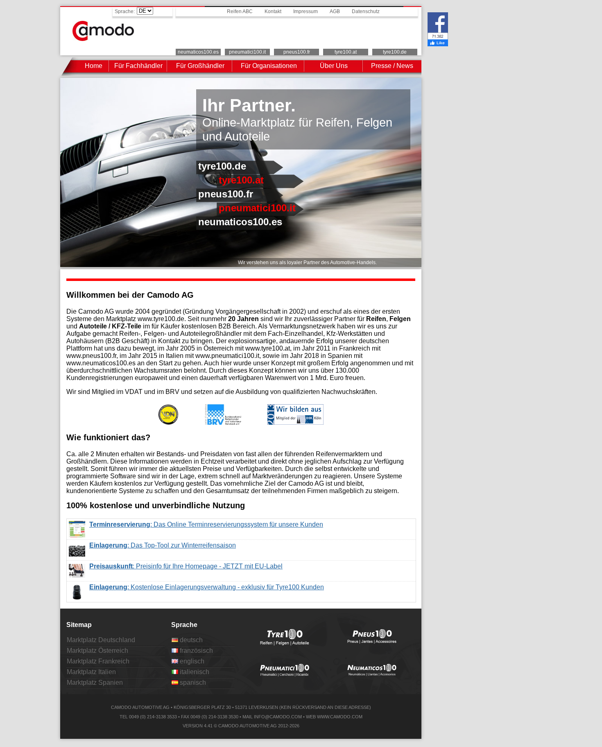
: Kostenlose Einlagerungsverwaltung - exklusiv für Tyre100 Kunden (206, 585)
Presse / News (392, 65)
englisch (191, 661)
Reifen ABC (240, 11)
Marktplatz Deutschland (101, 639)
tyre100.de (395, 52)
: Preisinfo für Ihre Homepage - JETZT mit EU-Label (186, 564)
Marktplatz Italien (91, 671)
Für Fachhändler (138, 65)
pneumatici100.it (247, 52)
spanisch (192, 682)
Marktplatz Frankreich (98, 661)
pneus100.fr (296, 52)
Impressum (305, 11)
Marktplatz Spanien (95, 682)
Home (93, 65)
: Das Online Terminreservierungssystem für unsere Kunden (206, 524)
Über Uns (334, 65)
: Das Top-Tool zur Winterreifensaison (162, 544)
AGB (335, 11)
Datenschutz (366, 11)
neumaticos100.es (198, 52)
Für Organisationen (269, 65)
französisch (195, 650)
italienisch (193, 671)
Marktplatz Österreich (97, 650)
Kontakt (273, 11)
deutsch (190, 639)
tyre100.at (346, 52)
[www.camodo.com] (103, 38)
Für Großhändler (200, 65)
